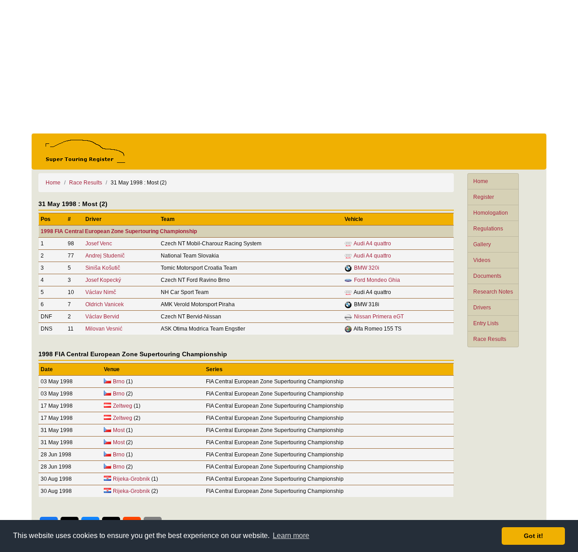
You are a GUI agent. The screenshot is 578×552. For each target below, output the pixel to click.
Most (119, 430)
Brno (119, 381)
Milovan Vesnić (103, 329)
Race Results (489, 339)
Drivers (482, 307)
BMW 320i (366, 268)
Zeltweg (122, 406)
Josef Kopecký (103, 280)
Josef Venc (98, 243)
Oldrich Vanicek (104, 304)
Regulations (488, 228)
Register (483, 197)
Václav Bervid (102, 316)
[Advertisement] (289, 67)
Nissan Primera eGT (379, 316)
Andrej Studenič (105, 256)
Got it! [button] (533, 535)
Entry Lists (486, 323)
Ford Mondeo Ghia (377, 280)
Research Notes (493, 292)
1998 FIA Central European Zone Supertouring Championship (119, 231)
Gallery (482, 244)
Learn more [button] (291, 535)
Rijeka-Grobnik (131, 479)
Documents (487, 276)
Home (480, 181)
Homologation (490, 213)
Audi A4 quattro (372, 243)
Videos (481, 260)
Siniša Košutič (102, 268)
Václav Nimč (100, 292)
